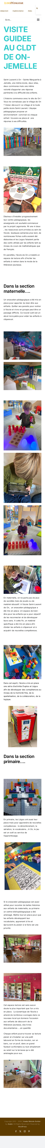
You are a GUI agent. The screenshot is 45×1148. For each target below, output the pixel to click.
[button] (37, 8)
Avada (10, 1124)
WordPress (22, 1127)
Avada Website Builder (32, 1121)
